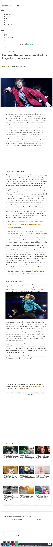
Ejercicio (7, 16)
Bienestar (7, 14)
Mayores (31, 386)
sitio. (27, 388)
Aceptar (30, 545)
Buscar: (2, 535)
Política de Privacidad (9, 37)
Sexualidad (8, 25)
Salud (6, 23)
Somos (5, 34)
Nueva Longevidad (9, 51)
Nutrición (7, 18)
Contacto (6, 35)
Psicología (7, 21)
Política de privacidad (17, 519)
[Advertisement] (28, 72)
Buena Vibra (40, 386)
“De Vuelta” (19, 388)
